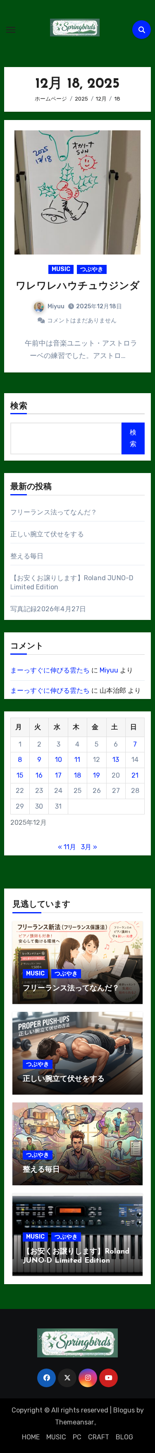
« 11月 (67, 847)
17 (58, 775)
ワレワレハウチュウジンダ (78, 286)
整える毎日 (27, 556)
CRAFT (98, 1437)
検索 (19, 406)
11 (77, 760)
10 (58, 760)
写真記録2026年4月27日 (48, 609)
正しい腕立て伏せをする (47, 534)
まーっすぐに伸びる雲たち (50, 670)
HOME (31, 1437)
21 (134, 775)
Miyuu (56, 306)
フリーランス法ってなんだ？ (54, 512)
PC (77, 1437)
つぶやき (91, 269)
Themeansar (74, 1422)
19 (96, 775)
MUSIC (61, 269)
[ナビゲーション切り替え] (10, 30)
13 (115, 760)
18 (77, 775)
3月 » (89, 847)
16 (39, 775)
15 (20, 775)
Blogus (124, 1410)
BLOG (124, 1437)
